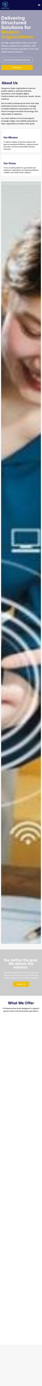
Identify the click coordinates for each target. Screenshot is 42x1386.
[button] (39, 5)
